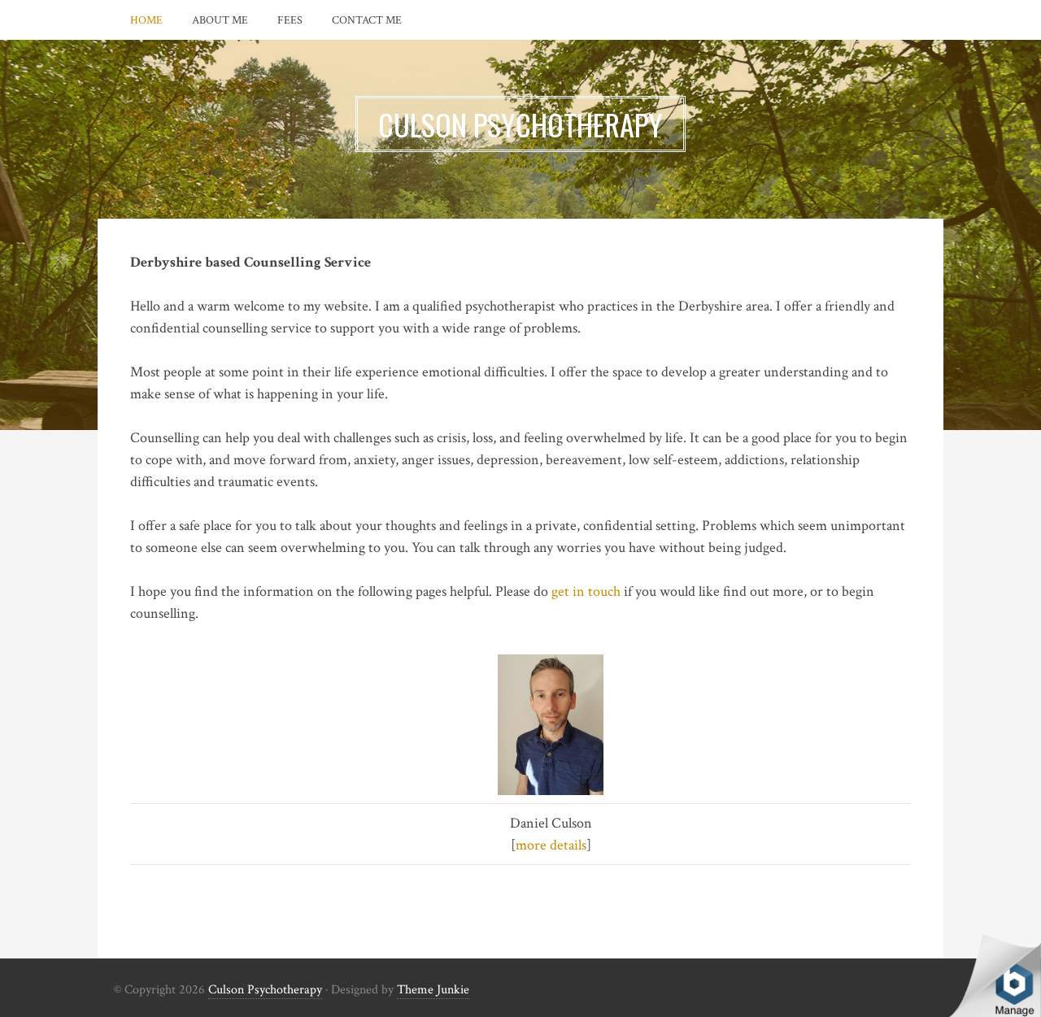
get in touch (586, 591)
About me (220, 20)
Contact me (367, 20)
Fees (290, 20)
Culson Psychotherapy (265, 989)
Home (146, 20)
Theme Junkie (433, 989)
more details (551, 845)
